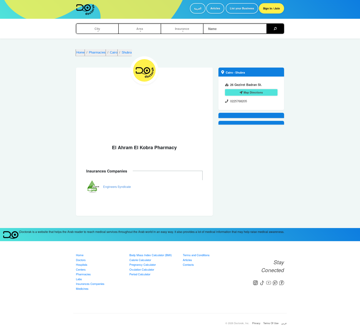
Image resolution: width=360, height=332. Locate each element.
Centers (81, 269)
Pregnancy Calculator (142, 265)
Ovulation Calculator (141, 269)
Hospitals (81, 265)
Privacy (256, 323)
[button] (97, 29)
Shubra (240, 72)
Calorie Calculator (140, 260)
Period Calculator (139, 274)
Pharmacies (83, 274)
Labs (79, 279)
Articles (215, 8)
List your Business (242, 8)
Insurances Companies (90, 284)
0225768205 (238, 101)
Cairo (230, 72)
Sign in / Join (271, 8)
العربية (197, 8)
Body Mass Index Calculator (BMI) (150, 255)
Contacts (188, 265)
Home (79, 255)
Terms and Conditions (196, 255)
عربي (284, 323)
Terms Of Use (270, 323)
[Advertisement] (144, 112)
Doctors (81, 260)
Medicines (82, 289)
